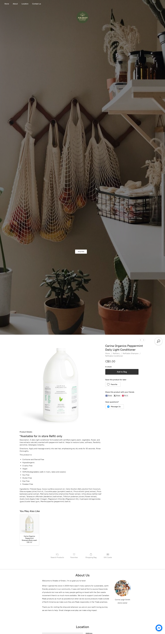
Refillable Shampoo (131, 353)
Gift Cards (108, 557)
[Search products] (158, 341)
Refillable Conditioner (114, 356)
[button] (113, 384)
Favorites (74, 557)
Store (6, 4)
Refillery (116, 353)
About (15, 4)
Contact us (36, 4)
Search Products (57, 557)
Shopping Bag (91, 557)
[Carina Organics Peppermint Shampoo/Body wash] (29, 524)
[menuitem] (140, 340)
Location (25, 4)
